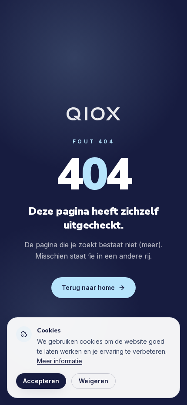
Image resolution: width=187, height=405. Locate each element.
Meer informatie (59, 361)
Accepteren (41, 381)
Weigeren (93, 381)
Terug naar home (88, 287)
